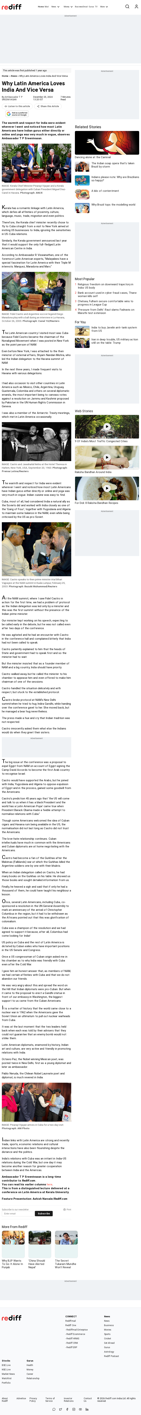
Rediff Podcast (111, 1356)
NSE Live (6, 1369)
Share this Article (50, 106)
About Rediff (5, 1399)
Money (66, 7)
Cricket (107, 1338)
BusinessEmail (81, 7)
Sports (107, 1334)
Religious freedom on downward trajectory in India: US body (105, 286)
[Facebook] (67, 1409)
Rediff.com (110, 1398)
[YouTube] (80, 1409)
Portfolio (6, 1383)
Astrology (109, 1352)
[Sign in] (136, 7)
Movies (107, 1329)
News (53, 7)
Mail (47, 7)
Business (109, 1325)
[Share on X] (60, 1409)
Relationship (33, 1378)
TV (96, 7)
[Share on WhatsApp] (54, 1409)
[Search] (127, 7)
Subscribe (44, 1213)
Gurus (91, 7)
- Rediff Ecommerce (75, 1334)
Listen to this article (19, 106)
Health (30, 1365)
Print (69, 1209)
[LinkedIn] (87, 1409)
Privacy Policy (33, 1399)
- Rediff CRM (71, 1343)
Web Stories (84, 411)
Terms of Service (50, 1399)
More (102, 7)
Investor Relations (69, 1399)
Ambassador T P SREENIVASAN (12, 98)
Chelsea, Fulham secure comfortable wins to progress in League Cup (105, 303)
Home (41, 7)
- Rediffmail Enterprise (76, 1329)
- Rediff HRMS (72, 1338)
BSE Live (6, 1365)
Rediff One (70, 1325)
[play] (107, 426)
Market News (8, 1374)
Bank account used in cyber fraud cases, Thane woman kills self (107, 294)
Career (30, 1374)
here (49, 1184)
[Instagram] (73, 1409)
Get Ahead (109, 1343)
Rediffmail (70, 1321)
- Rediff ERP (71, 1347)
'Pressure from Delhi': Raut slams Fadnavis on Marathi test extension (106, 311)
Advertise (21, 1398)
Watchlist (7, 1378)
